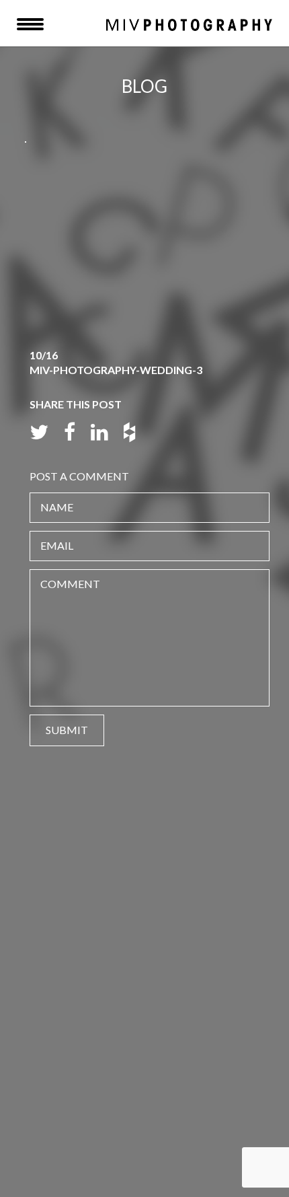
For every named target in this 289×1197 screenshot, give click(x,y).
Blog (144, 86)
